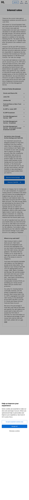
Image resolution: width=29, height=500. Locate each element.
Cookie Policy (8, 417)
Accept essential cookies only (14, 422)
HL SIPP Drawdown (9, 112)
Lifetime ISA (7, 100)
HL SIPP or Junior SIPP (10, 109)
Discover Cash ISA (13, 182)
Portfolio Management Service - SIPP (10, 117)
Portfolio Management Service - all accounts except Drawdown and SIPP (12, 128)
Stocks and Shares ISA (10, 93)
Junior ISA (6, 97)
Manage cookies (14, 431)
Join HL (15, 2)
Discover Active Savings (13, 177)
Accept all (14, 426)
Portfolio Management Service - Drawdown (10, 122)
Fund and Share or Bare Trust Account (12, 104)
